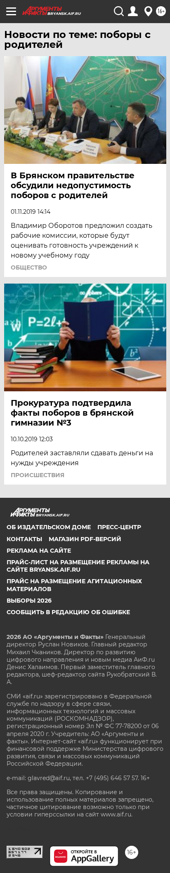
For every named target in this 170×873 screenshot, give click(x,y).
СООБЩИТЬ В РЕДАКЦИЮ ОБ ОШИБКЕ (68, 612)
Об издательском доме (49, 527)
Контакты (24, 539)
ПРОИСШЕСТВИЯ (37, 475)
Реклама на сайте (39, 550)
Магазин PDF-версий (85, 539)
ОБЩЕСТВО (29, 267)
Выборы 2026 (29, 600)
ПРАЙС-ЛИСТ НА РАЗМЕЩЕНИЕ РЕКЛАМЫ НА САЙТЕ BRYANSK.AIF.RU (78, 565)
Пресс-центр (119, 527)
